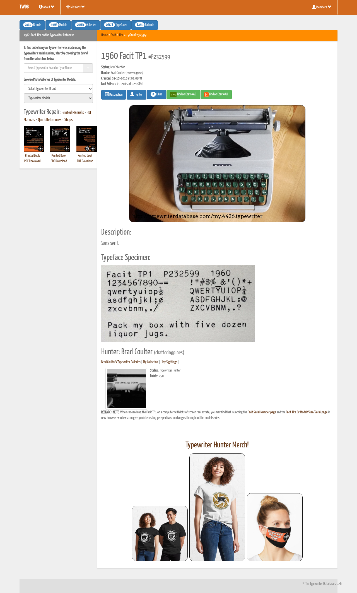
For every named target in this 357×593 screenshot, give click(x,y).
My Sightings (169, 362)
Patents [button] (145, 25)
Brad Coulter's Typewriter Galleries (121, 362)
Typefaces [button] (116, 25)
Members (322, 7)
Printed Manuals (73, 113)
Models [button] (59, 25)
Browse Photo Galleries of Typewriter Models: (50, 79)
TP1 (121, 35)
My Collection (150, 362)
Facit (113, 35)
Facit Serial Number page (262, 412)
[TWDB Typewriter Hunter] (160, 533)
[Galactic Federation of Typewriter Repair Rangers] (217, 507)
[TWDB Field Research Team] (275, 527)
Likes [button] (157, 95)
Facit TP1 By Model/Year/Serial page (306, 412)
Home (104, 35)
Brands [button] (33, 25)
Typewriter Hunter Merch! (217, 445)
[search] (58, 88)
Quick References (50, 120)
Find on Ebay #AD (186, 94)
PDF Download (32, 161)
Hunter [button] (138, 95)
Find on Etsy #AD (218, 94)
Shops (68, 120)
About (47, 7)
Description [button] (115, 95)
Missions (75, 7)
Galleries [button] (86, 25)
